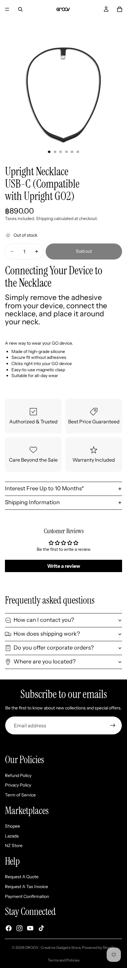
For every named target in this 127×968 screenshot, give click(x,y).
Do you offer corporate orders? (54, 647)
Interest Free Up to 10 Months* (44, 488)
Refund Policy (18, 775)
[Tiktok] (41, 928)
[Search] (20, 9)
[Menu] (7, 9)
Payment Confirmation (27, 896)
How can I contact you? (44, 620)
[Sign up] (112, 725)
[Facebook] (8, 928)
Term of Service (20, 795)
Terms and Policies (64, 960)
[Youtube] (30, 928)
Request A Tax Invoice (26, 886)
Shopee (12, 826)
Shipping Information (32, 502)
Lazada (11, 835)
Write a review (63, 566)
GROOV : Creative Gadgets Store (52, 947)
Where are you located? (45, 661)
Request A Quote (22, 876)
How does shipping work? (47, 633)
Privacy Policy (18, 785)
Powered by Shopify (98, 947)
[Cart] (119, 9)
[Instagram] (19, 928)
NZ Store (14, 845)
